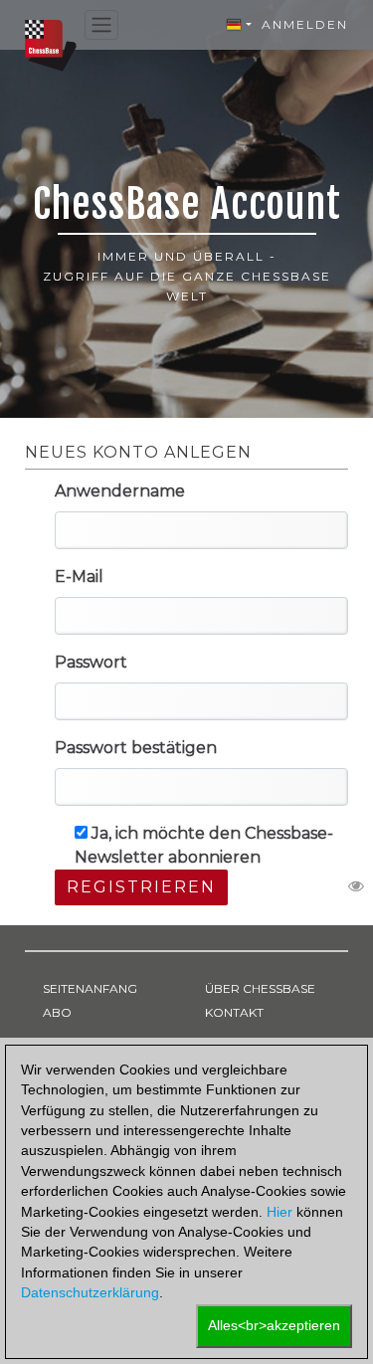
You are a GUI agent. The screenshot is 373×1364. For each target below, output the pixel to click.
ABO (57, 1012)
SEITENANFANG (90, 988)
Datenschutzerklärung (90, 1292)
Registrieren (141, 886)
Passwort (91, 662)
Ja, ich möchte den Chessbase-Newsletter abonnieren (204, 845)
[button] (239, 25)
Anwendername (120, 491)
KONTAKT (234, 1012)
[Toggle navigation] (101, 25)
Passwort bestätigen (136, 747)
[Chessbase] (51, 44)
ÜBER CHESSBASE (260, 988)
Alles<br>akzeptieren (274, 1325)
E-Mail (79, 576)
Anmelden (305, 24)
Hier (279, 1212)
